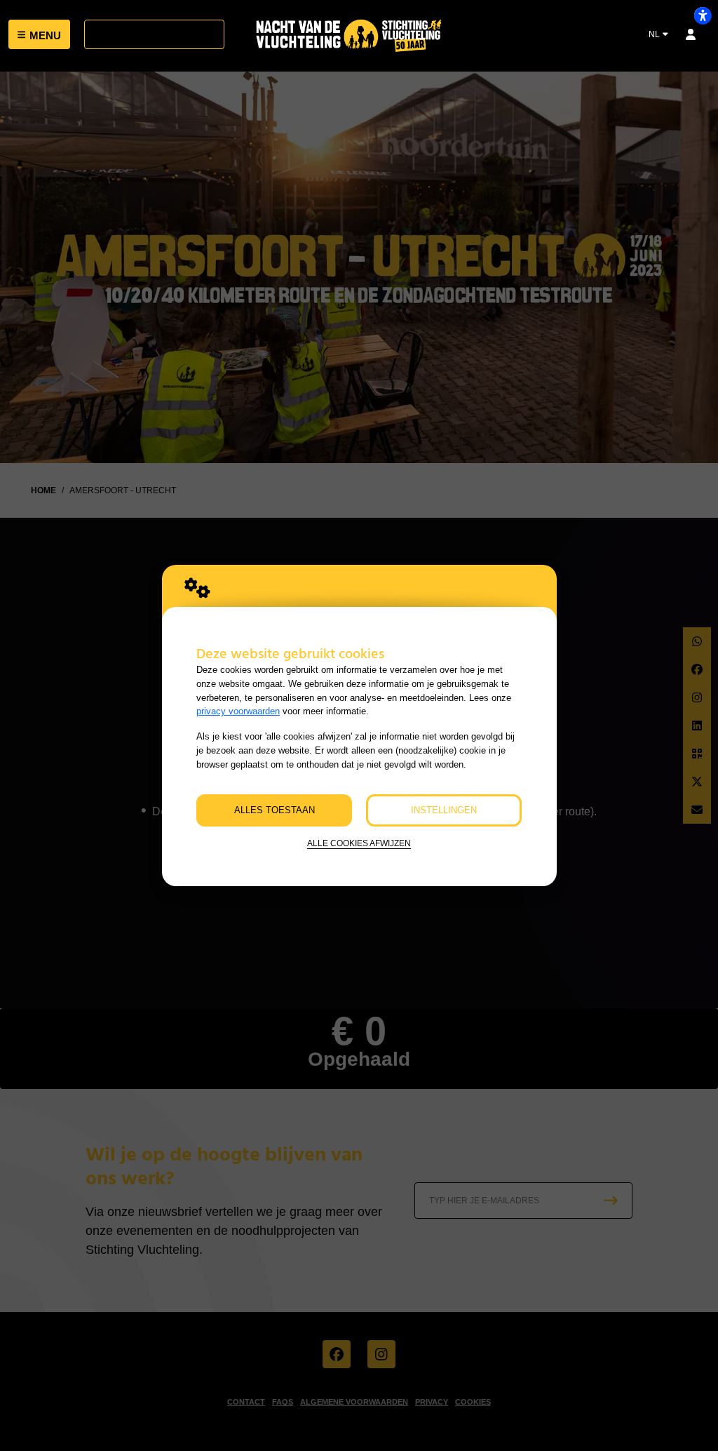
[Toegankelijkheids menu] (702, 15)
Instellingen (444, 810)
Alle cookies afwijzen (359, 843)
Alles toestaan (274, 810)
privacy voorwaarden (238, 711)
